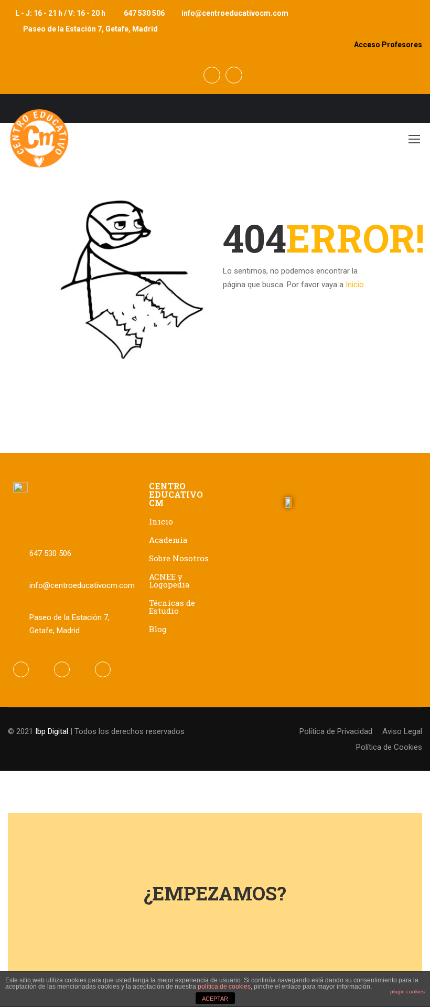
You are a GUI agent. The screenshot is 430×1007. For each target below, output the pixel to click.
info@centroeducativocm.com (234, 13)
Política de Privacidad (335, 731)
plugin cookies (407, 991)
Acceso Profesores (388, 44)
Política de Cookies (389, 747)
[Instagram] (103, 669)
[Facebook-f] (21, 669)
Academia (168, 539)
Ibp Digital (51, 731)
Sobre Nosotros (179, 558)
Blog (158, 629)
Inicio (355, 284)
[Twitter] (62, 669)
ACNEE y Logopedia (169, 580)
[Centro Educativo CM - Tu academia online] (39, 143)
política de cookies (224, 986)
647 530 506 (144, 13)
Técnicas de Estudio (172, 606)
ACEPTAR (215, 998)
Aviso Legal (402, 731)
